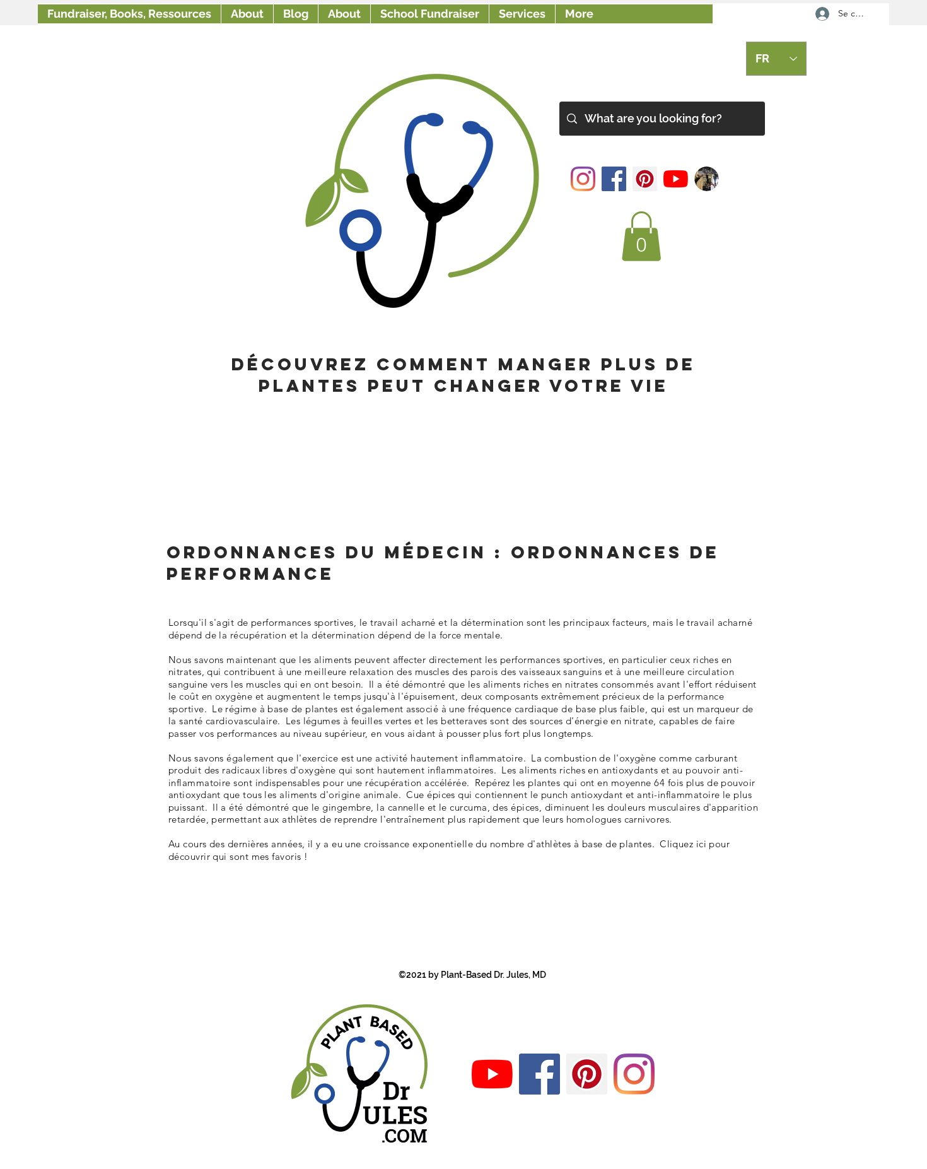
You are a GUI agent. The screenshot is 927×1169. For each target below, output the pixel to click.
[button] (641, 236)
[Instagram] (583, 179)
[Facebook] (614, 179)
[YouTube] (675, 179)
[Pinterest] (645, 179)
